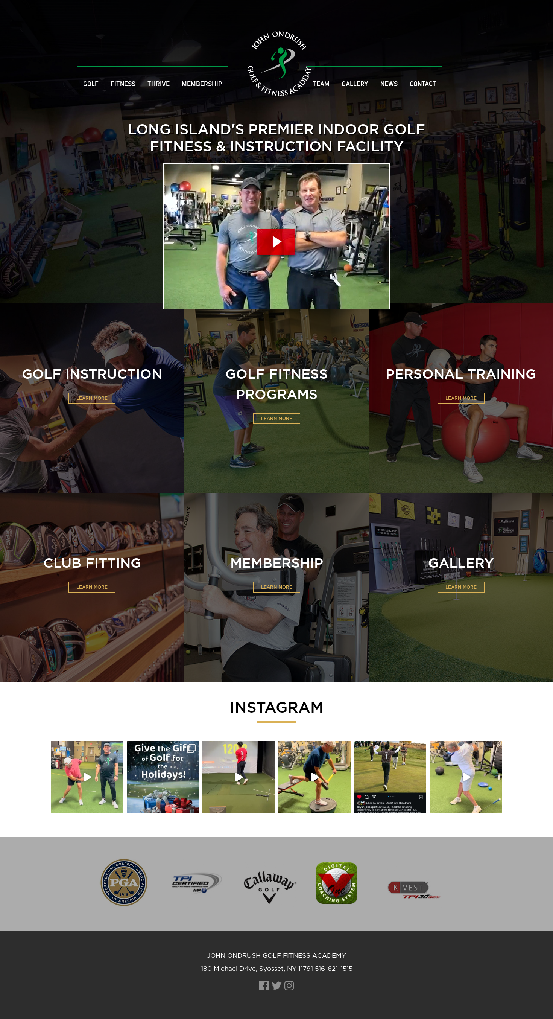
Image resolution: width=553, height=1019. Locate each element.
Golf (91, 84)
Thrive (158, 84)
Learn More (92, 398)
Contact (423, 84)
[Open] (87, 777)
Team (321, 84)
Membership (202, 84)
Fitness (123, 84)
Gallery (355, 84)
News (389, 84)
